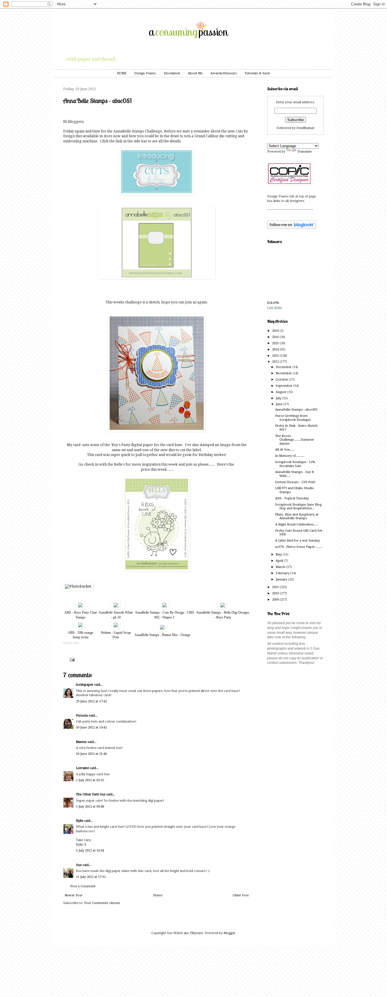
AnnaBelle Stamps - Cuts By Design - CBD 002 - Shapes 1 (164, 615)
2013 (276, 356)
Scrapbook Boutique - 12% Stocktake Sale (295, 464)
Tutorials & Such (257, 73)
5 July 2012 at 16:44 (90, 850)
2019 (276, 331)
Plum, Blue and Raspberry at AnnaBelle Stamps (296, 516)
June (279, 404)
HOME (122, 73)
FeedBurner (305, 128)
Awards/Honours (223, 73)
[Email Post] (71, 659)
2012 (276, 362)
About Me (195, 73)
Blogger (229, 933)
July (279, 398)
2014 (276, 349)
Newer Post (73, 895)
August (281, 392)
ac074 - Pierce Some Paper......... (298, 547)
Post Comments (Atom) (102, 903)
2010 (276, 593)
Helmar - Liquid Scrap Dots (116, 635)
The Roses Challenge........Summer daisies (294, 439)
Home (157, 895)
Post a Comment (82, 886)
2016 (276, 337)
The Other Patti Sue (90, 794)
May (279, 554)
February (283, 573)
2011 (276, 587)
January (282, 579)
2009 (276, 599)
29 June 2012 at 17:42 (91, 701)
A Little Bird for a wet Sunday (297, 540)
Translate (304, 151)
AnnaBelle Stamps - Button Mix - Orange (162, 635)
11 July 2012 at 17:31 (91, 877)
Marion (81, 742)
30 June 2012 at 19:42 (91, 727)
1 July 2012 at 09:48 (90, 806)
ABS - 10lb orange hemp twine (80, 635)
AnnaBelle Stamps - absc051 (296, 409)
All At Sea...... (285, 449)
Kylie (79, 821)
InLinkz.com (71, 642)
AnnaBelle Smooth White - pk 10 (116, 615)
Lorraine (82, 768)
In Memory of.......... (289, 456)
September (284, 386)
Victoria (82, 715)
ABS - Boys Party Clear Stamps (80, 615)
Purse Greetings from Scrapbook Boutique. (293, 417)
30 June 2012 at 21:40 (91, 754)
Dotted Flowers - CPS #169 (295, 482)
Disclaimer (172, 73)
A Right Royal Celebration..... (296, 524)
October (282, 379)
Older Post (241, 895)
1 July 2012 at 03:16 (90, 780)
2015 (276, 343)
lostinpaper (84, 685)
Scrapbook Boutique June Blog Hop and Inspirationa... (298, 506)
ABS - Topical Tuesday (292, 498)
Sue (79, 865)
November (284, 373)
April (280, 561)
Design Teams (145, 73)
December (284, 367)
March (281, 567)
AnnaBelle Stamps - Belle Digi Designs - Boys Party (222, 615)
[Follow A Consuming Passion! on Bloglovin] (291, 228)
